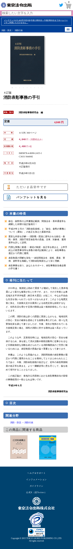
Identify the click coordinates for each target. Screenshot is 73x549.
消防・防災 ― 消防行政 (21, 422)
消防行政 (19, 30)
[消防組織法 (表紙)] (24, 447)
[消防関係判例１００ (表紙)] (53, 447)
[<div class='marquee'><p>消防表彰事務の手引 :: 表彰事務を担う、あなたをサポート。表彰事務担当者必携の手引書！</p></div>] (39, 60)
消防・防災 (6, 30)
